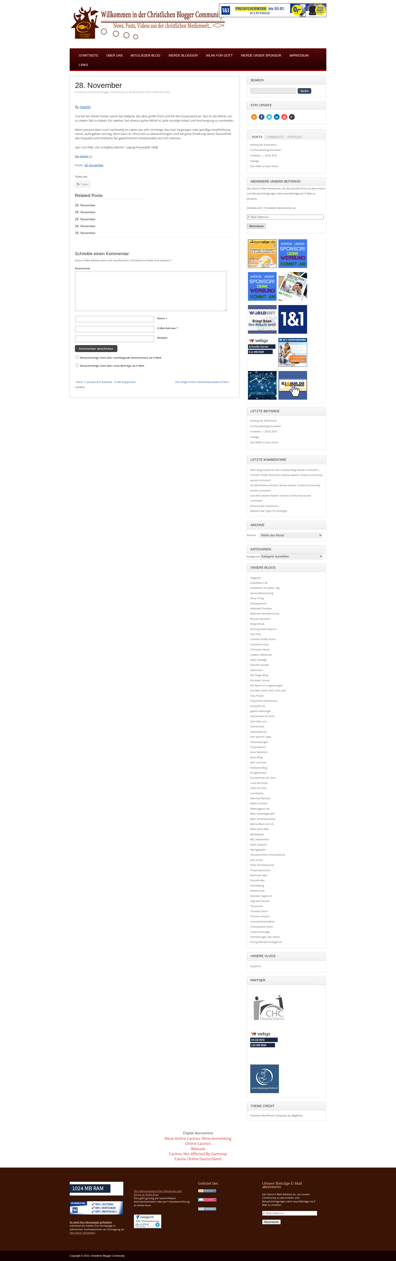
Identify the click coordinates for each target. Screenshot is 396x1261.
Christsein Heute (260, 649)
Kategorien (253, 556)
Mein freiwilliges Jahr (262, 813)
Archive (251, 535)
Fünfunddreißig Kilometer (265, 150)
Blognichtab (257, 623)
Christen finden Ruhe (262, 639)
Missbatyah (257, 834)
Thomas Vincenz (260, 916)
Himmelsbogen (259, 742)
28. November (98, 85)
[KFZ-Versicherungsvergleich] (292, 366)
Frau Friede (257, 695)
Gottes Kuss (257, 726)
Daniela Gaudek (259, 664)
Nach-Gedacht (258, 844)
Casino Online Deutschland (198, 1158)
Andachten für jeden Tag (264, 588)
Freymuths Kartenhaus (263, 700)
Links (83, 65)
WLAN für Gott (219, 55)
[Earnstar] (262, 267)
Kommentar (82, 268)
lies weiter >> (83, 156)
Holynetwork (258, 747)
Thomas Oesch (259, 911)
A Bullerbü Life (259, 582)
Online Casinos (198, 1143)
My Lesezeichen (259, 839)
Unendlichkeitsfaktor (262, 921)
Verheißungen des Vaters (265, 937)
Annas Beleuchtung (261, 593)
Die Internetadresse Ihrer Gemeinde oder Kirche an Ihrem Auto (158, 1192)
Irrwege (254, 161)
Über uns (114, 55)
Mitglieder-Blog (145, 55)
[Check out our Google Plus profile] (292, 117)
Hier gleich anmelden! (82, 1232)
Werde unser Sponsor (261, 55)
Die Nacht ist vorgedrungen (266, 685)
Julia (252, 495)
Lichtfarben (257, 793)
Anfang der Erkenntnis (263, 144)
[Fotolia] (292, 300)
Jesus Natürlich (259, 752)
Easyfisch (255, 966)
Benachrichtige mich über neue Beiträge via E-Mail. (112, 365)
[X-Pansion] (262, 399)
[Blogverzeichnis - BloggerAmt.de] (207, 1192)
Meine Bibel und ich (262, 824)
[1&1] (292, 333)
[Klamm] (292, 399)
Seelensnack (257, 890)
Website (162, 337)
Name (162, 318)
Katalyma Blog (258, 767)
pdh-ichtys (256, 860)
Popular (294, 137)
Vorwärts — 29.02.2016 (263, 155)
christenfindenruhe (261, 485)
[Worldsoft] (262, 333)
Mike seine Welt (259, 829)
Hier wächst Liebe (260, 736)
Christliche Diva (259, 644)
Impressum (299, 55)
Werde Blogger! (183, 55)
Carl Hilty (164, 92)
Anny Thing (257, 598)
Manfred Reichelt (260, 798)
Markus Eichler (258, 803)
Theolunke (256, 906)
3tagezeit (255, 577)
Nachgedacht (258, 849)
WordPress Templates (274, 1115)
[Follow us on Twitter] (269, 117)
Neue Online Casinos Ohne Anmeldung (198, 1138)
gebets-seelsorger (260, 711)
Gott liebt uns (258, 721)
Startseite (88, 55)
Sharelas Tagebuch (261, 896)
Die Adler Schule (260, 680)
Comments (275, 137)
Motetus (255, 511)
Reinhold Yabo (259, 875)
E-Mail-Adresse (167, 328)
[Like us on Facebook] (261, 117)
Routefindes (257, 880)
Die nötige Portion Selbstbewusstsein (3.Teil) (201, 382)
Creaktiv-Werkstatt (261, 654)
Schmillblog (257, 885)
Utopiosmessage (260, 931)
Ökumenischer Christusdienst (267, 854)
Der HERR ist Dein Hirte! (264, 166)
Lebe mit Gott (258, 788)
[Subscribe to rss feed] (254, 117)
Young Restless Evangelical (266, 942)
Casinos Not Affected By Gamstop (198, 1153)
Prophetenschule (260, 870)
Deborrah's (256, 670)
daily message (258, 659)
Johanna (255, 506)
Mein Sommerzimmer (262, 819)
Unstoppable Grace (261, 926)
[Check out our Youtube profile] (284, 117)
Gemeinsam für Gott (262, 716)
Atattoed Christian (261, 608)
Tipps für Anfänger (276, 511)
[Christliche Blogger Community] (148, 40)
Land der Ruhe (259, 783)
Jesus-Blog (256, 757)
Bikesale (198, 1148)
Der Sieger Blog (259, 675)
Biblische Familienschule (264, 613)
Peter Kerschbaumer (262, 865)
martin (85, 106)
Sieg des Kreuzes (260, 901)
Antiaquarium (258, 603)
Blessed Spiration (260, 618)
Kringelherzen (258, 772)
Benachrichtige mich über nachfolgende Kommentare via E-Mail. (121, 357)
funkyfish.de (257, 706)
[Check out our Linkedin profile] (277, 117)
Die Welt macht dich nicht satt (268, 690)
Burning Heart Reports (263, 629)
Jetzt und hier (258, 762)
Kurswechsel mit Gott (262, 777)
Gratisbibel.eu (258, 731)
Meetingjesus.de (260, 808)
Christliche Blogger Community (106, 92)
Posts (257, 137)
